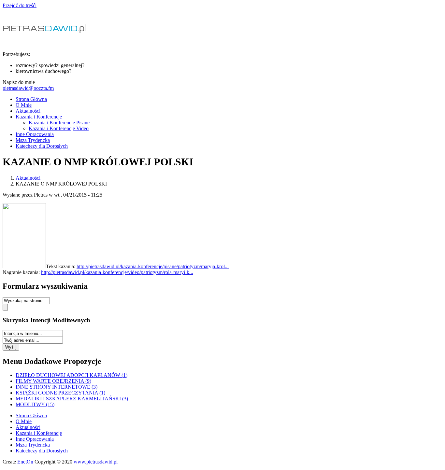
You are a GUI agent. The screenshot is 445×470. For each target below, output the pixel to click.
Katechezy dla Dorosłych (42, 146)
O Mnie (24, 105)
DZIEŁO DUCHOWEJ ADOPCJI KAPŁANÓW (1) (71, 375)
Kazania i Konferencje (39, 116)
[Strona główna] (45, 43)
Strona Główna (31, 99)
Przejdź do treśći (19, 5)
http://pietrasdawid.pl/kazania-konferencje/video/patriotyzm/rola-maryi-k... (117, 272)
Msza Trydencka (33, 140)
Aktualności (28, 111)
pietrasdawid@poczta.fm (28, 88)
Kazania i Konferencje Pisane (59, 122)
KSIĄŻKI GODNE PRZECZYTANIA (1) (60, 392)
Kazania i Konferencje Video (59, 128)
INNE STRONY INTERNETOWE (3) (56, 387)
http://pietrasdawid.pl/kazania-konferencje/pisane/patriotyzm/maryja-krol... (153, 266)
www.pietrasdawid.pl (96, 461)
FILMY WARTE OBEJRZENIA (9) (53, 381)
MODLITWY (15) (35, 404)
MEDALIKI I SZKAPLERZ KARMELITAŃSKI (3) (72, 398)
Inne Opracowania (35, 134)
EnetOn (25, 461)
